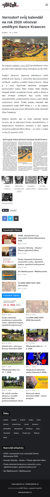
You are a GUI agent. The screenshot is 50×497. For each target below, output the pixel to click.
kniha (39, 420)
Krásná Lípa (16, 424)
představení (18, 429)
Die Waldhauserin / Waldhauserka (32, 271)
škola (5, 437)
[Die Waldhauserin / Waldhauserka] (9, 275)
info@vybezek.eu (32, 484)
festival (22, 420)
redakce (5, 33)
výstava (16, 433)
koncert (5, 424)
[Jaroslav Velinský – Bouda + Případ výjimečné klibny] (9, 251)
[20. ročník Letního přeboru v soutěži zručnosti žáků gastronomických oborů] (13, 382)
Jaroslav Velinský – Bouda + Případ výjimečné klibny (24, 460)
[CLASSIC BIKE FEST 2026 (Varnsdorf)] (9, 286)
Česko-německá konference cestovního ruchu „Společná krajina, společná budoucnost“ (31, 261)
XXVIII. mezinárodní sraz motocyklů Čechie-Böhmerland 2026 (31, 238)
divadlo (14, 420)
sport (38, 429)
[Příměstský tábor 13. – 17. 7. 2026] (13, 358)
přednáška (7, 429)
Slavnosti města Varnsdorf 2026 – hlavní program (36, 395)
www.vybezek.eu (18, 484)
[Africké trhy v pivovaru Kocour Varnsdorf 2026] (13, 335)
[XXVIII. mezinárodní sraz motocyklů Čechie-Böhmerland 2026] (9, 239)
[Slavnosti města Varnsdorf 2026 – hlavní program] (37, 382)
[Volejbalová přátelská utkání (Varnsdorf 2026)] (37, 358)
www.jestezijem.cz (25, 492)
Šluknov (37, 433)
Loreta (26, 424)
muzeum (35, 424)
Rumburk (29, 429)
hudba (31, 420)
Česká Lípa (26, 433)
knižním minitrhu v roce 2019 (17, 65)
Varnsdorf (13, 210)
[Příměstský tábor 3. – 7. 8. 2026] (37, 335)
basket (5, 420)
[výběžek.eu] (11, 5)
